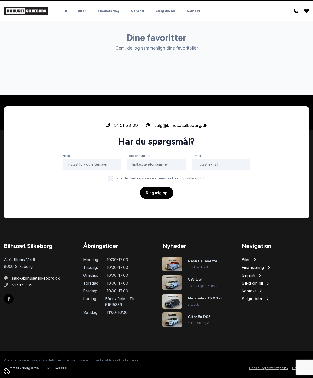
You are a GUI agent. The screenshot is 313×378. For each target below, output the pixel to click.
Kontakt (193, 11)
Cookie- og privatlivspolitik (268, 368)
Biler (82, 11)
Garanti (137, 11)
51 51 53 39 (125, 125)
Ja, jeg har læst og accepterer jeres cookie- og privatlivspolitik (160, 178)
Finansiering (108, 11)
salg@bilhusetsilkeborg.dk (180, 125)
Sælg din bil (165, 11)
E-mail (196, 156)
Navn (66, 156)
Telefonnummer (138, 156)
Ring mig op (156, 192)
